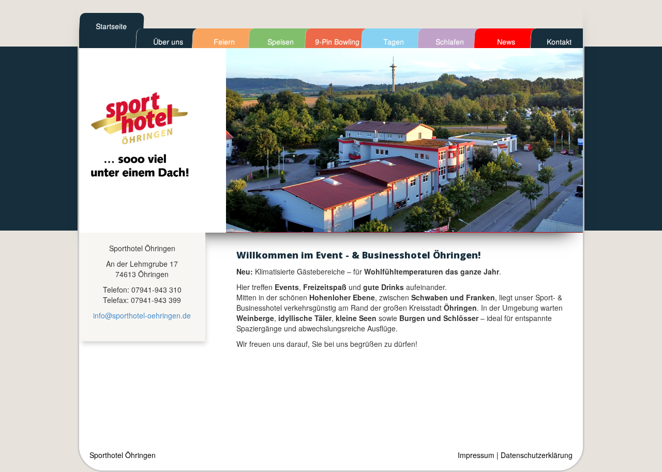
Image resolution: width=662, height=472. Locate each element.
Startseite (111, 26)
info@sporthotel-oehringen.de (142, 315)
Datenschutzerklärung (537, 455)
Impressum (476, 455)
